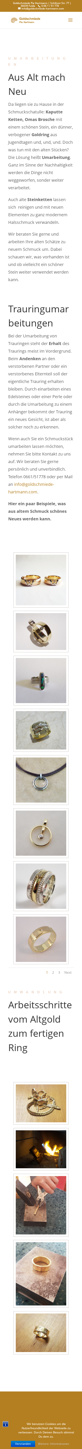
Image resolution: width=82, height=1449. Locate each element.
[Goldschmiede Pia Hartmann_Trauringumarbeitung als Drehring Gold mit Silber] (41, 908)
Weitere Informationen (53, 1443)
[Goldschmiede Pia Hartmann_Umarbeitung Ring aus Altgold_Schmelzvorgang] (41, 1167)
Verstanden (23, 1443)
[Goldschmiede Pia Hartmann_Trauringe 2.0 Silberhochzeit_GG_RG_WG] (41, 604)
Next (68, 972)
